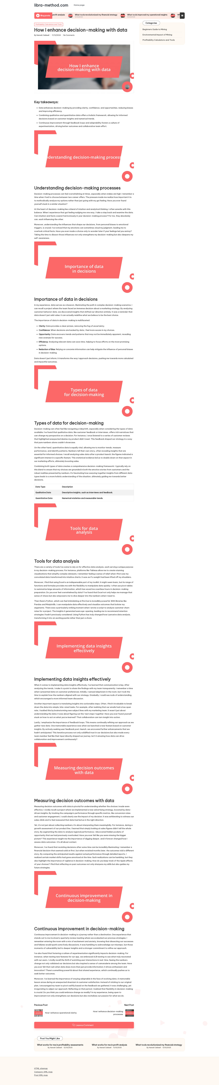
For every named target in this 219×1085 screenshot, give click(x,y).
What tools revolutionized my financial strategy (65, 15)
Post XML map (41, 1075)
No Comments (68, 35)
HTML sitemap (41, 1068)
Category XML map (43, 1072)
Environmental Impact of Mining (157, 34)
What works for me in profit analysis (109, 1045)
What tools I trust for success (160, 15)
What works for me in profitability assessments (60, 1045)
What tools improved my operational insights (117, 15)
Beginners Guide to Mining (155, 29)
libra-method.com (51, 5)
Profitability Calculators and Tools (49, 24)
